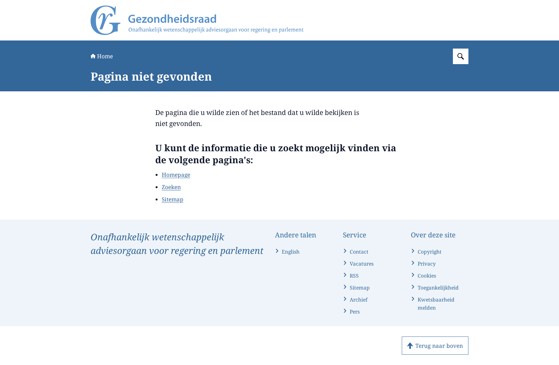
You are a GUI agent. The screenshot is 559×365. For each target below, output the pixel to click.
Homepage (176, 174)
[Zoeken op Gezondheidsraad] (460, 56)
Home (105, 56)
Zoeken (171, 187)
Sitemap (172, 199)
